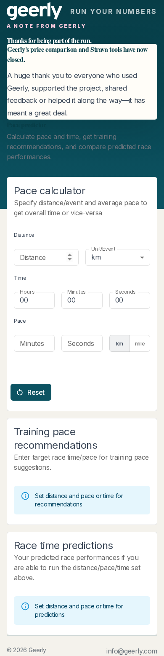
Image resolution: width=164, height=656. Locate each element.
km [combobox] (96, 257)
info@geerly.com (131, 651)
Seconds (125, 292)
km (119, 343)
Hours (27, 292)
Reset (36, 392)
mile (140, 343)
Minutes (76, 292)
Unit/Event (103, 249)
